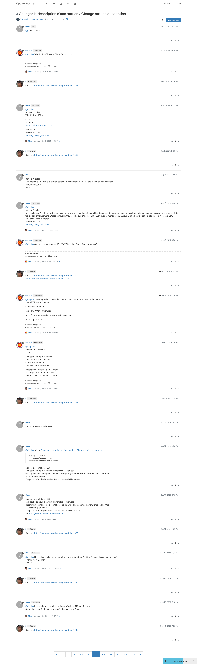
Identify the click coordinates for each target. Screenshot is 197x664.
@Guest (32, 151)
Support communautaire (31, 19)
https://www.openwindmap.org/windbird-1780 (56, 582)
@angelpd (32, 81)
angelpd (28, 50)
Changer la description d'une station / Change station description (71, 450)
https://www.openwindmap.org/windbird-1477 (56, 85)
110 (133, 654)
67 (111, 654)
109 (125, 654)
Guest (27, 26)
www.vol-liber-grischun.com (38, 125)
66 (103, 654)
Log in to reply (173, 20)
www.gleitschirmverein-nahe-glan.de (46, 513)
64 (89, 654)
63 (81, 654)
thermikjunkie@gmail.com (37, 135)
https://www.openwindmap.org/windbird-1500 (56, 155)
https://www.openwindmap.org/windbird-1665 (56, 533)
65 (96, 654)
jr (26, 81)
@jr (34, 26)
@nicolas (38, 50)
